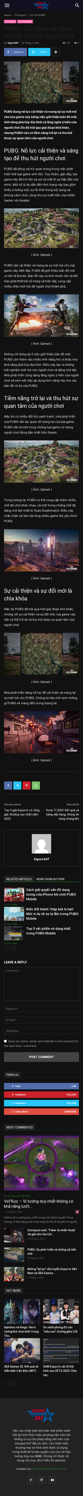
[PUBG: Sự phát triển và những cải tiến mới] (14, 1255)
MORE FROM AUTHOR (50, 879)
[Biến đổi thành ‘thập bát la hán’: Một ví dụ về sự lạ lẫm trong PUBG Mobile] (14, 914)
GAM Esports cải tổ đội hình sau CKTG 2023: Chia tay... (60, 1371)
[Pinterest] (27, 785)
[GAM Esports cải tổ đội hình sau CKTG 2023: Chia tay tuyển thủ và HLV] (61, 1350)
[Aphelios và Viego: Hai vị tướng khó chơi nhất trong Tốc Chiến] (22, 1311)
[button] (6, 5)
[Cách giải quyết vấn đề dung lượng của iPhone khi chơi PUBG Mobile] (14, 894)
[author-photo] (41, 853)
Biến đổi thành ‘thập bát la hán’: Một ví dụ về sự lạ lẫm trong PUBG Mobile (52, 913)
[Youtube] (52, 1480)
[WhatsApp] (36, 785)
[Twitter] (17, 785)
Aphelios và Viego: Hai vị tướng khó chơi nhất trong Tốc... (21, 1331)
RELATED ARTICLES (19, 879)
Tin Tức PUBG (37, 15)
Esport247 (13, 42)
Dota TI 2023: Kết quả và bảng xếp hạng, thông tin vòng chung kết (62, 814)
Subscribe (70, 1111)
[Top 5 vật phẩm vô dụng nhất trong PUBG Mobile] (14, 933)
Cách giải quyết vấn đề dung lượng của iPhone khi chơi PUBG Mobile (51, 894)
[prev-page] (6, 948)
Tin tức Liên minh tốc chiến (17, 1195)
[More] (56, 52)
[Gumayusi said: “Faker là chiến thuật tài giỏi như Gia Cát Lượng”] (14, 1235)
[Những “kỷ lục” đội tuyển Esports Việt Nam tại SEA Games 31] (14, 1274)
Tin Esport (20, 15)
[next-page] (13, 948)
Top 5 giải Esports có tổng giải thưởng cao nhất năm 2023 (21, 814)
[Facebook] (8, 785)
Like (74, 1086)
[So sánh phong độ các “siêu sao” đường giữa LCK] (61, 1311)
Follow (71, 1094)
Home (7, 15)
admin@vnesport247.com (49, 1469)
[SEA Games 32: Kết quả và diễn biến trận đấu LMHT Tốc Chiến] (22, 1350)
